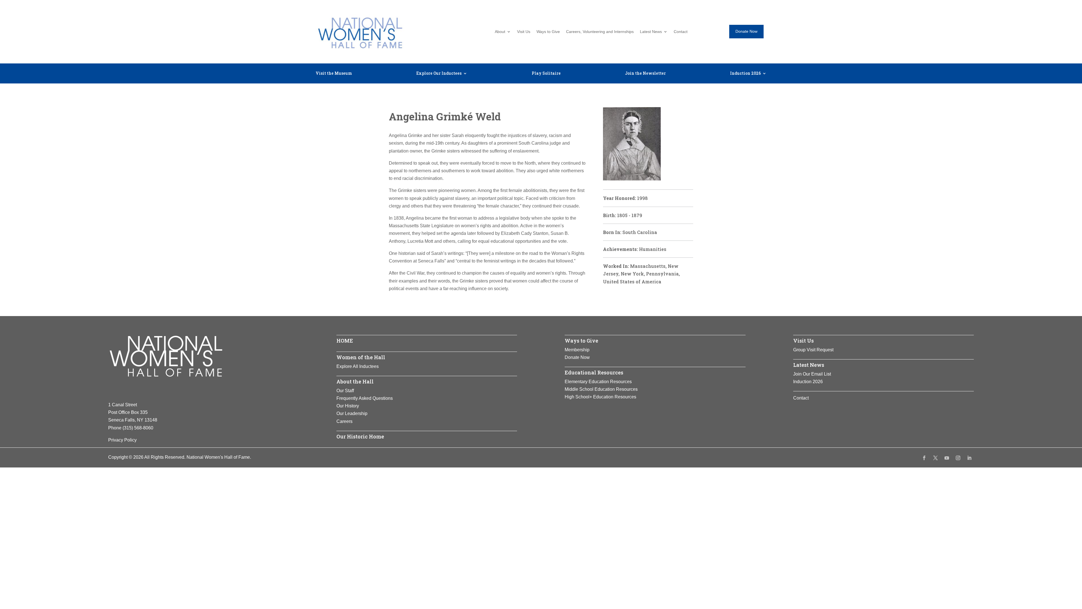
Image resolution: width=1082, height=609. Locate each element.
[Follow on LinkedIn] (969, 457)
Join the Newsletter (645, 73)
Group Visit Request (813, 349)
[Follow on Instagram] (958, 457)
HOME (344, 340)
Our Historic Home (360, 436)
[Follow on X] (935, 457)
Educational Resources (594, 372)
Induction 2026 (745, 73)
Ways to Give (548, 32)
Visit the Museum (334, 73)
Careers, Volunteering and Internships (600, 32)
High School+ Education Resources (600, 396)
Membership (577, 349)
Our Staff (345, 390)
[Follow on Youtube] (946, 457)
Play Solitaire (546, 73)
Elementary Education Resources (598, 381)
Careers (344, 421)
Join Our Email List (812, 374)
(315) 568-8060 (138, 427)
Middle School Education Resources (601, 389)
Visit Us (523, 32)
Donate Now (746, 31)
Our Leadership (351, 413)
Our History (347, 405)
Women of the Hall (360, 357)
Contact (681, 32)
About (500, 32)
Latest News (651, 32)
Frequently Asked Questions (364, 398)
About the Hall (355, 381)
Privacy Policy (122, 440)
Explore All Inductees (357, 366)
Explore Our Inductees (439, 73)
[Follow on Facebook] (924, 457)
